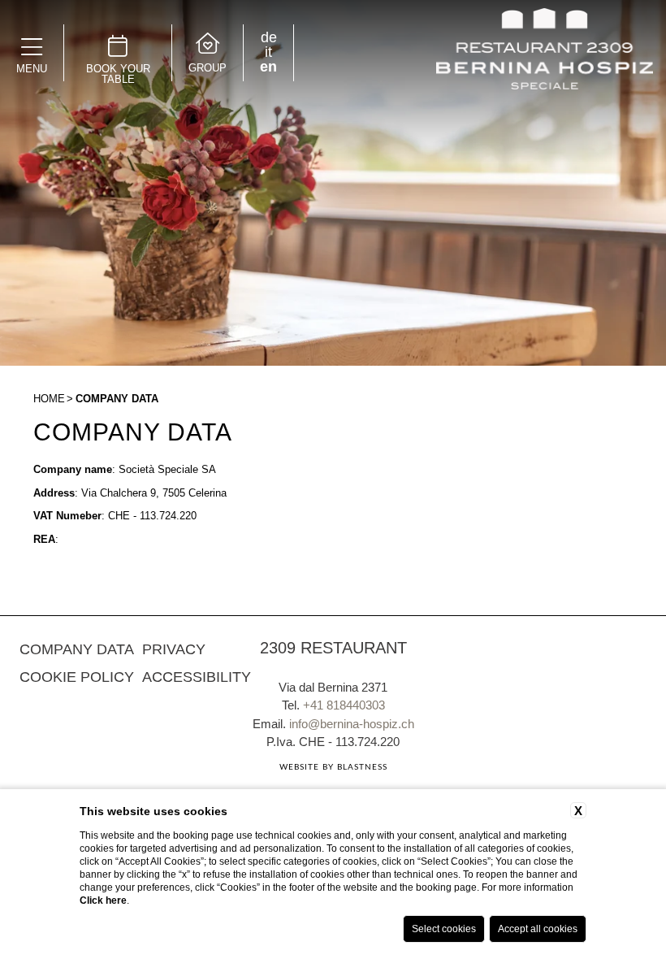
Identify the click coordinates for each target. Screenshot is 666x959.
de (269, 37)
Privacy (173, 649)
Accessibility (196, 677)
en (268, 66)
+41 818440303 (344, 705)
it (268, 52)
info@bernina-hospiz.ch (351, 724)
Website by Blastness (333, 767)
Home (49, 399)
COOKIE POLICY (76, 677)
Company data (117, 399)
